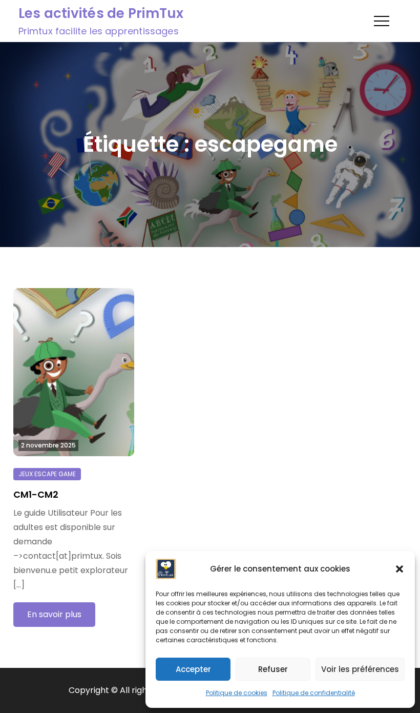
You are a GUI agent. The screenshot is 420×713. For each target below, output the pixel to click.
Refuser (273, 669)
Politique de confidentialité (313, 692)
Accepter (193, 669)
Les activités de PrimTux (101, 13)
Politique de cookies (236, 692)
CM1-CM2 (35, 494)
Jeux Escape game (47, 474)
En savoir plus (54, 614)
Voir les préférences (360, 669)
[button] (399, 569)
